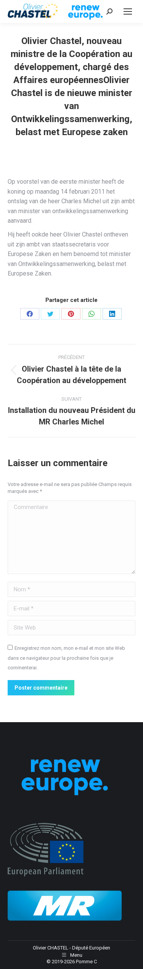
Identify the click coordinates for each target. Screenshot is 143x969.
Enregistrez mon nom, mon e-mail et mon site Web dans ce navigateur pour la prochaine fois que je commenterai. (66, 657)
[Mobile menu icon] (127, 11)
